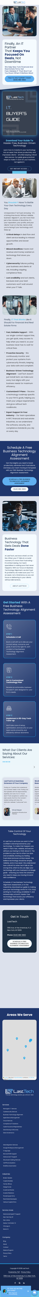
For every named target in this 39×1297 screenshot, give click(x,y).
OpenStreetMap (18, 1077)
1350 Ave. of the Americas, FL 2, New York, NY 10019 (20, 1277)
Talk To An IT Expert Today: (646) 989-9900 (19, 79)
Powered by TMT (14, 1272)
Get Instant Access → (19, 169)
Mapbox (10, 1079)
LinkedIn (24, 1283)
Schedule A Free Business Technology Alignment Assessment (19, 481)
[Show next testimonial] (34, 767)
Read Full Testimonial (5, 804)
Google (20, 1283)
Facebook (15, 1283)
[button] (30, 1041)
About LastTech (19, 586)
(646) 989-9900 (19, 489)
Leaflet (6, 1077)
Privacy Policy (25, 1272)
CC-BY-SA (31, 1077)
